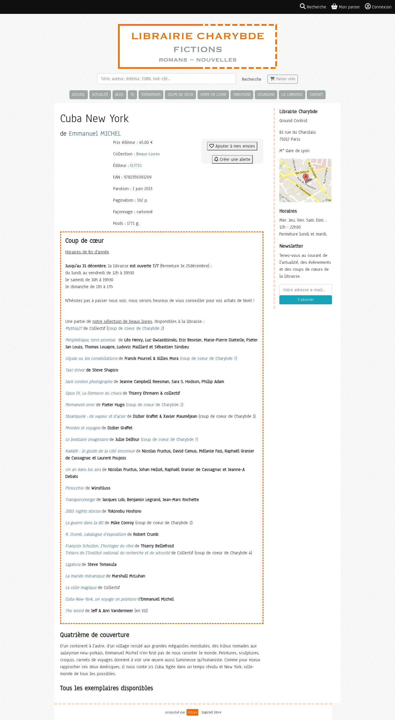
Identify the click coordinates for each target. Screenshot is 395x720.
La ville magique (80, 587)
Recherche (251, 79)
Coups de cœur (180, 94)
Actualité (100, 94)
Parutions (241, 94)
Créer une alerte (234, 159)
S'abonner (306, 299)
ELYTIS (136, 165)
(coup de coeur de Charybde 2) (154, 405)
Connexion (382, 7)
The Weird (74, 611)
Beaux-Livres (148, 154)
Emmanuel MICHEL (95, 133)
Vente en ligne (213, 94)
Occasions (266, 94)
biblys (192, 712)
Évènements (150, 94)
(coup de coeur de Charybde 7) (208, 358)
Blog (119, 94)
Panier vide (285, 79)
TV (132, 94)
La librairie (292, 94)
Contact (316, 94)
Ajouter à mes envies (234, 146)
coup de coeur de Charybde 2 (135, 328)
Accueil (78, 94)
